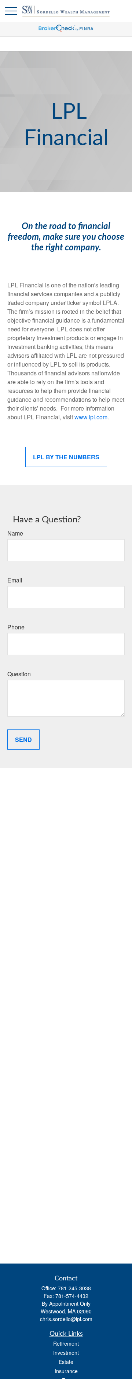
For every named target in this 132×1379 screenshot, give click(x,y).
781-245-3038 (74, 1288)
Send (23, 739)
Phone (16, 627)
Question (19, 674)
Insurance (66, 1371)
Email (14, 580)
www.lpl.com (90, 417)
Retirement (66, 1343)
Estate (66, 1361)
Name (15, 533)
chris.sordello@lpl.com (66, 1319)
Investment (66, 1352)
